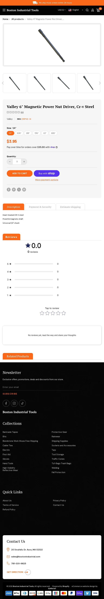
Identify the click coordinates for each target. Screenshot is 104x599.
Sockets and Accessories (64, 445)
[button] (33, 264)
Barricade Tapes (10, 432)
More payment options (46, 179)
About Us (7, 500)
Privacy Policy (59, 500)
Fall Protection (58, 472)
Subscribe (10, 393)
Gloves (6, 459)
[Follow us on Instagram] (14, 403)
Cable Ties (8, 445)
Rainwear (56, 436)
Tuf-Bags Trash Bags (61, 463)
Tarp (54, 450)
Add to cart (19, 173)
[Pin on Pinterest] (14, 189)
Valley (10, 119)
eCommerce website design (83, 586)
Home (5, 19)
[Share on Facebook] (9, 189)
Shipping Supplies (60, 441)
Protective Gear (59, 432)
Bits (4, 436)
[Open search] (87, 10)
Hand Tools (8, 463)
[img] (13, 112)
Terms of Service (11, 505)
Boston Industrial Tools (23, 586)
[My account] (92, 10)
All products (18, 19)
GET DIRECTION (15, 572)
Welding (55, 468)
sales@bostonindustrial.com (25, 556)
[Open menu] (4, 10)
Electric (6, 450)
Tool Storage (58, 454)
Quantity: (11, 156)
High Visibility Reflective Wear (10, 469)
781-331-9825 (18, 563)
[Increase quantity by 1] (24, 161)
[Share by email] (24, 189)
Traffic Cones (58, 459)
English (75, 10)
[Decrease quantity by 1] (10, 161)
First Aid (6, 454)
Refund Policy (9, 509)
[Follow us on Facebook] (6, 403)
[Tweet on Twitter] (19, 189)
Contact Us (58, 505)
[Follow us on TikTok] (22, 403)
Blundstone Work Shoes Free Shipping (20, 441)
